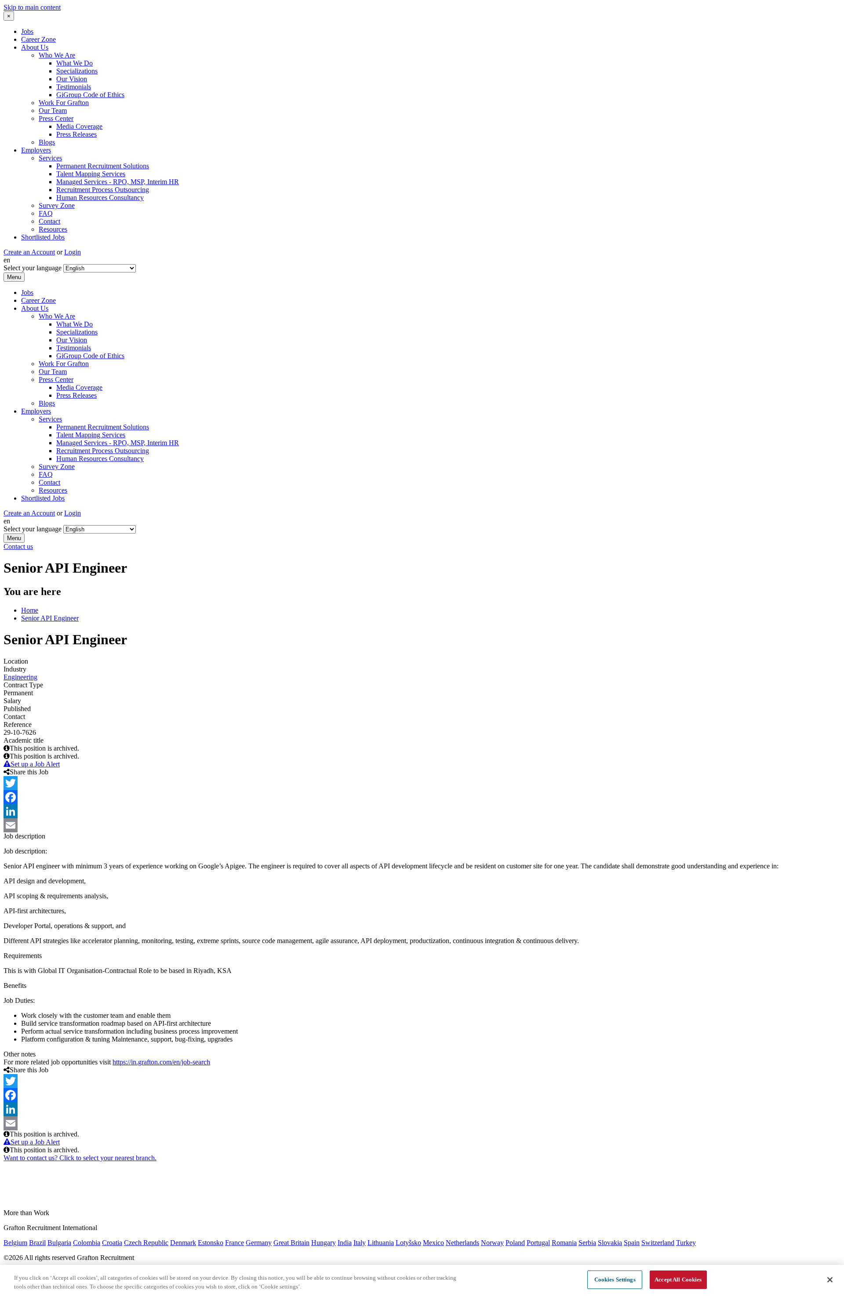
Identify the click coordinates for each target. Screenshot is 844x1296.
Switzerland (657, 1242)
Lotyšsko (408, 1242)
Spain (632, 1242)
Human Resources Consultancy (100, 197)
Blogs (47, 142)
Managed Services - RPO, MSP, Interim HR (117, 181)
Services (50, 158)
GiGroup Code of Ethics (90, 94)
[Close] (830, 1279)
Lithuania (380, 1242)
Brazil (37, 1242)
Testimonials (73, 87)
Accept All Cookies (678, 1279)
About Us (34, 47)
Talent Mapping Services (90, 174)
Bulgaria (59, 1242)
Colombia (86, 1242)
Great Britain (291, 1242)
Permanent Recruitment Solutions (102, 166)
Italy (359, 1242)
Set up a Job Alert (35, 764)
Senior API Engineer (50, 618)
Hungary (323, 1242)
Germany (259, 1242)
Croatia (112, 1242)
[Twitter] (422, 783)
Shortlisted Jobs (43, 237)
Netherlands (462, 1242)
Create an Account (29, 252)
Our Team (53, 110)
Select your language (33, 268)
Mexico (433, 1242)
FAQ (46, 213)
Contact (49, 221)
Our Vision (71, 79)
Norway (492, 1242)
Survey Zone (57, 205)
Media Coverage (79, 126)
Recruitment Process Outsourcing (102, 189)
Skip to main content (32, 7)
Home (29, 610)
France (234, 1242)
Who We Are (57, 55)
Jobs (27, 31)
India (345, 1242)
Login (72, 252)
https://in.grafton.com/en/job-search (161, 1062)
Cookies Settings (615, 1279)
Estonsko (210, 1242)
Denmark (183, 1242)
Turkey (686, 1242)
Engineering (20, 677)
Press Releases (76, 134)
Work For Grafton (64, 102)
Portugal (538, 1242)
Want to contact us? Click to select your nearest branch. (80, 1158)
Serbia (587, 1242)
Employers (36, 150)
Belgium (15, 1242)
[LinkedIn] (422, 811)
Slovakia (610, 1242)
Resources (53, 229)
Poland (515, 1242)
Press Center (56, 118)
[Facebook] (422, 797)
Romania (564, 1242)
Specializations (77, 71)
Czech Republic (146, 1242)
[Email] (422, 825)
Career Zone (38, 39)
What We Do (74, 63)
